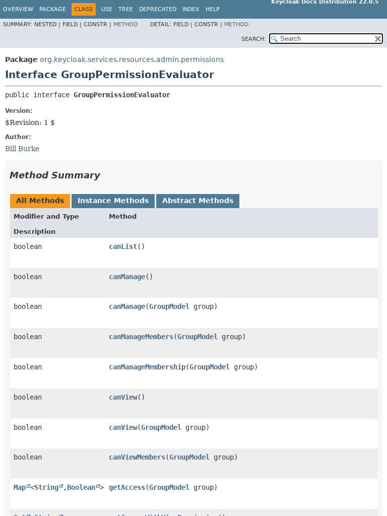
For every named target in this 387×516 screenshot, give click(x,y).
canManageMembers (141, 337)
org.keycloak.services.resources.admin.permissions (132, 59)
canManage (127, 277)
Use (106, 9)
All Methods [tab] (40, 201)
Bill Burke (22, 149)
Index (191, 9)
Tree (125, 9)
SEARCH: (253, 39)
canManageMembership (147, 367)
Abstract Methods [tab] (197, 201)
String (46, 487)
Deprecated (157, 9)
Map (20, 487)
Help (213, 9)
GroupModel (169, 306)
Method (125, 24)
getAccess (127, 487)
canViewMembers (137, 457)
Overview (18, 9)
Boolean (81, 487)
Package (52, 9)
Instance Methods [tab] (113, 201)
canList (123, 246)
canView (123, 397)
